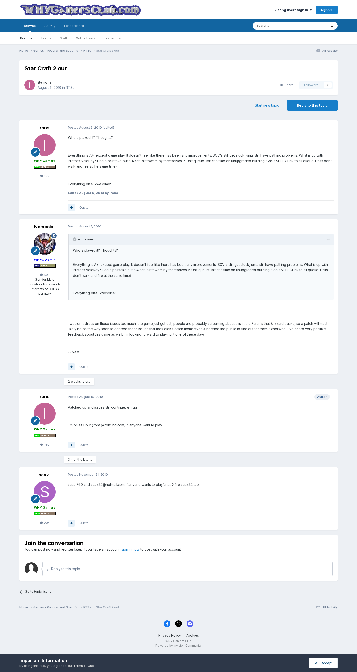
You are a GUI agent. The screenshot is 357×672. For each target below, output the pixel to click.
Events (46, 38)
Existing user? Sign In (291, 10)
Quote (84, 207)
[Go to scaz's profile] (45, 492)
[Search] (332, 26)
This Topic (312, 25)
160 (46, 176)
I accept (325, 663)
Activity (49, 26)
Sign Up (326, 10)
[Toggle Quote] (75, 239)
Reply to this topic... (66, 569)
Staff (63, 38)
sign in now (130, 549)
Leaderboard (114, 38)
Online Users (85, 38)
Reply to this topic (312, 105)
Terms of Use (83, 666)
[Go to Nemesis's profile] (45, 244)
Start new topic (267, 105)
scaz (44, 474)
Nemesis (43, 226)
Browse (30, 26)
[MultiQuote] (71, 207)
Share (288, 85)
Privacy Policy (169, 635)
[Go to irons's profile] (29, 85)
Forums (26, 38)
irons (47, 82)
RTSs (70, 87)
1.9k (46, 275)
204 (46, 523)
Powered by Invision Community (178, 645)
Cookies (192, 635)
